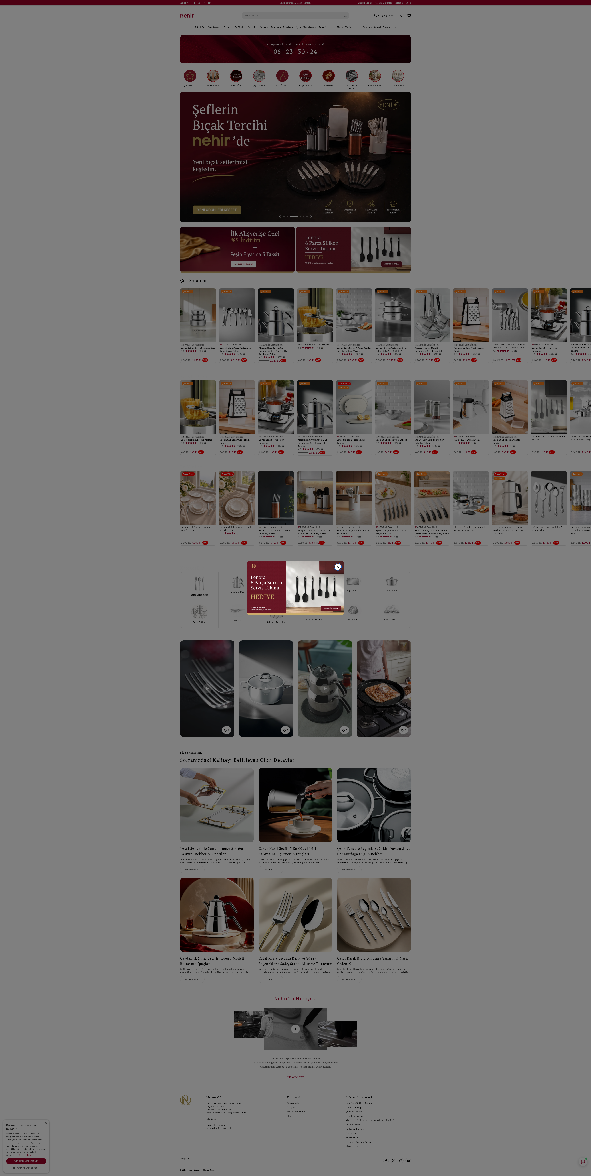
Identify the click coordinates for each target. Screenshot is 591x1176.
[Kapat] (338, 567)
